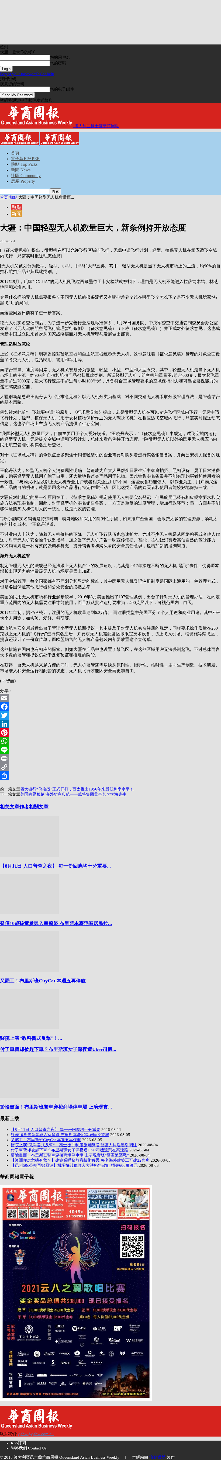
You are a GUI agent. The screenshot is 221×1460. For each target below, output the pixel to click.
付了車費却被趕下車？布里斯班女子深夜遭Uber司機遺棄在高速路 (69, 1150)
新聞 (16, 213)
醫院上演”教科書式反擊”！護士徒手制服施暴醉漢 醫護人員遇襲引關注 (74, 1145)
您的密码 (58, 63)
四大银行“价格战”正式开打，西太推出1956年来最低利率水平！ (77, 789)
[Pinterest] (110, 732)
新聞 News (20, 170)
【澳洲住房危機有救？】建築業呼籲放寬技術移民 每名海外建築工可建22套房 (80, 1160)
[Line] (110, 749)
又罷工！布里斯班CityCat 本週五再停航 (43, 980)
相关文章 (9, 806)
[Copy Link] (110, 767)
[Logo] (20, 144)
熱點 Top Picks (24, 164)
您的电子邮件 (62, 89)
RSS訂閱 (18, 1443)
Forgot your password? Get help (27, 74)
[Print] (110, 758)
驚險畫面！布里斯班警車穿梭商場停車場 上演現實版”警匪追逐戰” (70, 1155)
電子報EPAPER (25, 158)
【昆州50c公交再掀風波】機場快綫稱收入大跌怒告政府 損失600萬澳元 (74, 1165)
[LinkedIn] (110, 724)
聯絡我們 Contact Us (29, 1448)
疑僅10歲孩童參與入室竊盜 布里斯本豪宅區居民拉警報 (60, 1135)
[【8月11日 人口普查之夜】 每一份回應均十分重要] (29, 855)
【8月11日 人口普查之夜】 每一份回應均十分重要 (55, 1129)
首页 (4, 197)
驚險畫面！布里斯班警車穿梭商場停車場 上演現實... (56, 1107)
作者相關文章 (34, 806)
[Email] (110, 698)
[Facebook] (110, 706)
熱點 (13, 197)
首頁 (15, 153)
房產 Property (23, 181)
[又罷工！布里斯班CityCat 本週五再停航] (29, 970)
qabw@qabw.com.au (36, 1434)
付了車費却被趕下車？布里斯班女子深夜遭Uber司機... (58, 1049)
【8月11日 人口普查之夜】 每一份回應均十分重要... (55, 866)
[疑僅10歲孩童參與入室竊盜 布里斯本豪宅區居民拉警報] (29, 913)
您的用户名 (60, 57)
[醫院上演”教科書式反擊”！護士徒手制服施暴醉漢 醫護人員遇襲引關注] (29, 1028)
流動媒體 (157, 1457)
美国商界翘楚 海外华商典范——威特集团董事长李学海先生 (73, 794)
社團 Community (26, 175)
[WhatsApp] (110, 741)
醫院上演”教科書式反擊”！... (31, 1038)
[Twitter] (110, 715)
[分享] (110, 775)
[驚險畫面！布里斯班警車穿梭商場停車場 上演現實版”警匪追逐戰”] (29, 1096)
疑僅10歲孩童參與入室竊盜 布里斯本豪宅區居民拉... (56, 923)
